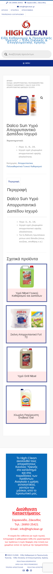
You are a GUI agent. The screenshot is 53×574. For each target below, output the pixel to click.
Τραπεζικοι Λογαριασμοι (12, 14)
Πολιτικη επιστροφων (37, 567)
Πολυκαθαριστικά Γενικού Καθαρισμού (24, 166)
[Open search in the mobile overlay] (26, 54)
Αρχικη (4, 10)
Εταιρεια (15, 10)
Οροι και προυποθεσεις (26, 564)
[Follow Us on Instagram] (31, 570)
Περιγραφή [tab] (13, 181)
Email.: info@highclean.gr (26, 529)
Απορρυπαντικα (20, 83)
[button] (41, 98)
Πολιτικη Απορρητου (26, 561)
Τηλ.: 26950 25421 (26, 524)
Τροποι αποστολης (14, 567)
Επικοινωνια (27, 10)
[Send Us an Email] (24, 570)
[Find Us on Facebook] (27, 570)
